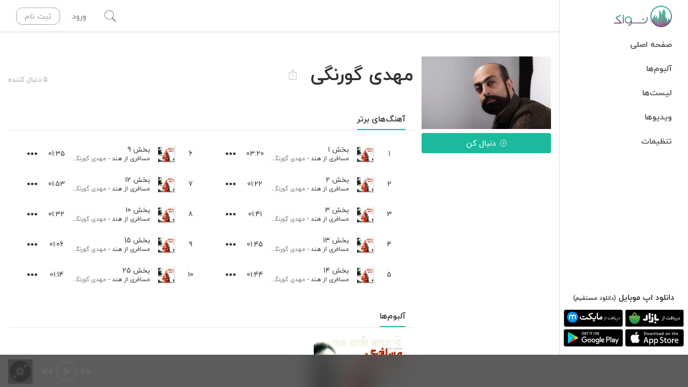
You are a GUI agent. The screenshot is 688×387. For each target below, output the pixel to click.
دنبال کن (481, 143)
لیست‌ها (657, 93)
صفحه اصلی (651, 44)
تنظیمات (656, 141)
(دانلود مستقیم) (594, 298)
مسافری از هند (330, 158)
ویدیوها (658, 117)
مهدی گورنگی (288, 158)
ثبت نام (38, 16)
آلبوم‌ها (659, 68)
